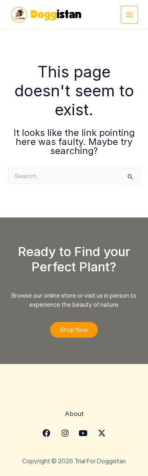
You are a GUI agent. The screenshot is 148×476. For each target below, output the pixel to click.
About (74, 413)
